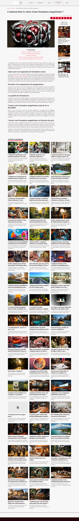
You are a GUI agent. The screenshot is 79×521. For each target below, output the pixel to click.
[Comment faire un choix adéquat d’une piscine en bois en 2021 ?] (39, 320)
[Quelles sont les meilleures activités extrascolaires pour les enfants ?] (18, 450)
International (40, 2)
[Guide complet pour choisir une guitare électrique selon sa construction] (18, 256)
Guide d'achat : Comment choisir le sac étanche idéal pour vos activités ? (38, 243)
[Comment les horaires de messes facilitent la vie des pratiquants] (39, 212)
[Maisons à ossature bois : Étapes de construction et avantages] (18, 494)
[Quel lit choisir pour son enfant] (39, 450)
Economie (31, 2)
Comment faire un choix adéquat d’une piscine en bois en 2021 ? (39, 329)
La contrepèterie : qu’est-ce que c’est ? (17, 328)
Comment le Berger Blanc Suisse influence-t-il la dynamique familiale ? (16, 200)
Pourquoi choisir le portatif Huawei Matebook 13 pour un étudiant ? (17, 351)
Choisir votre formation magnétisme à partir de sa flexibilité (30, 57)
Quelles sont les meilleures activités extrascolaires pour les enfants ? (17, 460)
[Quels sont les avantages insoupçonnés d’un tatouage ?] (18, 429)
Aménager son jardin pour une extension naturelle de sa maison (61, 460)
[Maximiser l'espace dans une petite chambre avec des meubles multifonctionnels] (61, 278)
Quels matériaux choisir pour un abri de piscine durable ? (60, 177)
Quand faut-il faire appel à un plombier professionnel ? (39, 437)
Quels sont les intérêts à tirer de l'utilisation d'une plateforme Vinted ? (38, 481)
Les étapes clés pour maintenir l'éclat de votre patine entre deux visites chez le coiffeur (61, 309)
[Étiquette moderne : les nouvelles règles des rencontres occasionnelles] (39, 147)
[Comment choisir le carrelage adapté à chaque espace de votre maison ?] (61, 147)
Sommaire (31, 50)
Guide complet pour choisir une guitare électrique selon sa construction (17, 265)
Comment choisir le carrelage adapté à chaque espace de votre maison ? (60, 156)
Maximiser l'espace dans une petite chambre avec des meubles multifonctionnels (60, 287)
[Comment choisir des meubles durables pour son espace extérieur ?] (39, 169)
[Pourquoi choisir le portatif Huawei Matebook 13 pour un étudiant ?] (18, 342)
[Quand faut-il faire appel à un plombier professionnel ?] (39, 429)
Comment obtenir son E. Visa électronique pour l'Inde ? (38, 394)
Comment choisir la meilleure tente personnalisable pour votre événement (17, 287)
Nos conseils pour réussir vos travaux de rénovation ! (60, 415)
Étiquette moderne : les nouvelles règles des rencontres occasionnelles (38, 156)
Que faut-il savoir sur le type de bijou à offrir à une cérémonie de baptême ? (60, 351)
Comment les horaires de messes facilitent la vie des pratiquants (38, 222)
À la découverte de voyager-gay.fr (17, 415)
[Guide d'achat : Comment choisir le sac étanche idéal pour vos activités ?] (39, 234)
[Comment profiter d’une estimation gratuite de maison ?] (61, 472)
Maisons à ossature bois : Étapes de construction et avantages (16, 503)
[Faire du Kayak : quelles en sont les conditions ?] (61, 320)
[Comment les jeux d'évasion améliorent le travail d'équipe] (61, 234)
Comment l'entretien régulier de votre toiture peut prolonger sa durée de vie (39, 287)
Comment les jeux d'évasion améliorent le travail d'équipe (60, 243)
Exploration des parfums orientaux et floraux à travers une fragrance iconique (60, 200)
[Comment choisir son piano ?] (64, 50)
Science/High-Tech (58, 3)
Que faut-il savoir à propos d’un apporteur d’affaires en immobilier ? (17, 481)
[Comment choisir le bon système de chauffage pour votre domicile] (61, 256)
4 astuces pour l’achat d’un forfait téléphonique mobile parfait (38, 416)
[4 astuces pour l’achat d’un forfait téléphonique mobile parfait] (39, 407)
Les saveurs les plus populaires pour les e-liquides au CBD (39, 309)
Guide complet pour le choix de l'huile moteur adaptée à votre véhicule (60, 222)
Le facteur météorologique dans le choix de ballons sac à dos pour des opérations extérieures (17, 309)
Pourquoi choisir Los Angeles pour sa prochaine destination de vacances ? (61, 438)
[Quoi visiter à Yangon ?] (18, 363)
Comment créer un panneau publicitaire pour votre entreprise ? (60, 394)
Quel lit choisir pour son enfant (37, 459)
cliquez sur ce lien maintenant (20, 75)
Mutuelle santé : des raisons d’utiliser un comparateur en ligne (63, 75)
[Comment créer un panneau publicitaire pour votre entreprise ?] (61, 385)
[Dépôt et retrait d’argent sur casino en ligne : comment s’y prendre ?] (64, 32)
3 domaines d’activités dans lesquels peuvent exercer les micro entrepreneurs (38, 373)
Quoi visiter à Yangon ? (15, 371)
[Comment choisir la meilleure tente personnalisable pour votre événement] (18, 278)
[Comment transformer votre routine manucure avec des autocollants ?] (18, 147)
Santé (49, 2)
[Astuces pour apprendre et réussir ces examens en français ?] (61, 363)
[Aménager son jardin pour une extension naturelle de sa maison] (61, 450)
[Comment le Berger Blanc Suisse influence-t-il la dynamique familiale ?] (18, 191)
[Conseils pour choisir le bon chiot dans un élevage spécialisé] (18, 212)
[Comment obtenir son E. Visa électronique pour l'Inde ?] (39, 385)
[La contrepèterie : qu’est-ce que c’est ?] (18, 320)
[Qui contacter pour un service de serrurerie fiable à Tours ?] (39, 256)
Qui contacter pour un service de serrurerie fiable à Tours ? (39, 264)
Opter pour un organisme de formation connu (31, 51)
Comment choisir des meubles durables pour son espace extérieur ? (39, 178)
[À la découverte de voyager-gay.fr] (18, 407)
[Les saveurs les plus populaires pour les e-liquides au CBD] (39, 299)
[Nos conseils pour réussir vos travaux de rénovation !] (61, 407)
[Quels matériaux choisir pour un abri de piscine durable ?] (61, 169)
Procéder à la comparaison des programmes (30, 53)
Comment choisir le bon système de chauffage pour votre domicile (60, 265)
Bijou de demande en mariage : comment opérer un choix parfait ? (39, 351)
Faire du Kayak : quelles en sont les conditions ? (60, 328)
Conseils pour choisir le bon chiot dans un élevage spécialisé (17, 222)
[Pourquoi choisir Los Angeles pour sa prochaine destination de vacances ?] (61, 429)
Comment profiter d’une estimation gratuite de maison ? (61, 481)
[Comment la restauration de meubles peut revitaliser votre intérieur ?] (18, 169)
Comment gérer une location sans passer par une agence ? (38, 502)
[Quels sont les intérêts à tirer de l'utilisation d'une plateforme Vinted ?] (39, 472)
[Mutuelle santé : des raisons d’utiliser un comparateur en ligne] (64, 67)
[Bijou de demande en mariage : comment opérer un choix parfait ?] (39, 342)
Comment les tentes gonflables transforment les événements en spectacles (18, 243)
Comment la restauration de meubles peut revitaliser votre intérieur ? (18, 178)
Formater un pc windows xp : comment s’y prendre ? (17, 394)
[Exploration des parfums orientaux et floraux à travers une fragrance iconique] (61, 191)
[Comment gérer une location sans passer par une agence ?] (39, 494)
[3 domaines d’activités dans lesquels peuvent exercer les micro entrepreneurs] (39, 363)
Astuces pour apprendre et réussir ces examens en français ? (60, 373)
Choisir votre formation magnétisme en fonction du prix (31, 58)
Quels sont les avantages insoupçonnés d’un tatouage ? (18, 437)
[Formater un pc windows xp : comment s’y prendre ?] (18, 385)
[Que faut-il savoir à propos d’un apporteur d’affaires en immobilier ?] (18, 472)
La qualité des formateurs (30, 55)
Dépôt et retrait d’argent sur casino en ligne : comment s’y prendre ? (63, 41)
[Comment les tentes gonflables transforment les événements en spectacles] (18, 234)
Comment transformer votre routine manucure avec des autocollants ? (17, 156)
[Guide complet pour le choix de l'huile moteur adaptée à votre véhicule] (61, 212)
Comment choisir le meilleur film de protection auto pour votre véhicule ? (38, 200)
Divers (67, 2)
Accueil (8, 8)
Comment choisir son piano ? (63, 58)
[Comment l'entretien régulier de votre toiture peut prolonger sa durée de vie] (39, 278)
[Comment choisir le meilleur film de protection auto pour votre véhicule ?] (39, 191)
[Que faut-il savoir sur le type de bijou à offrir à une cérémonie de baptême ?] (61, 342)
